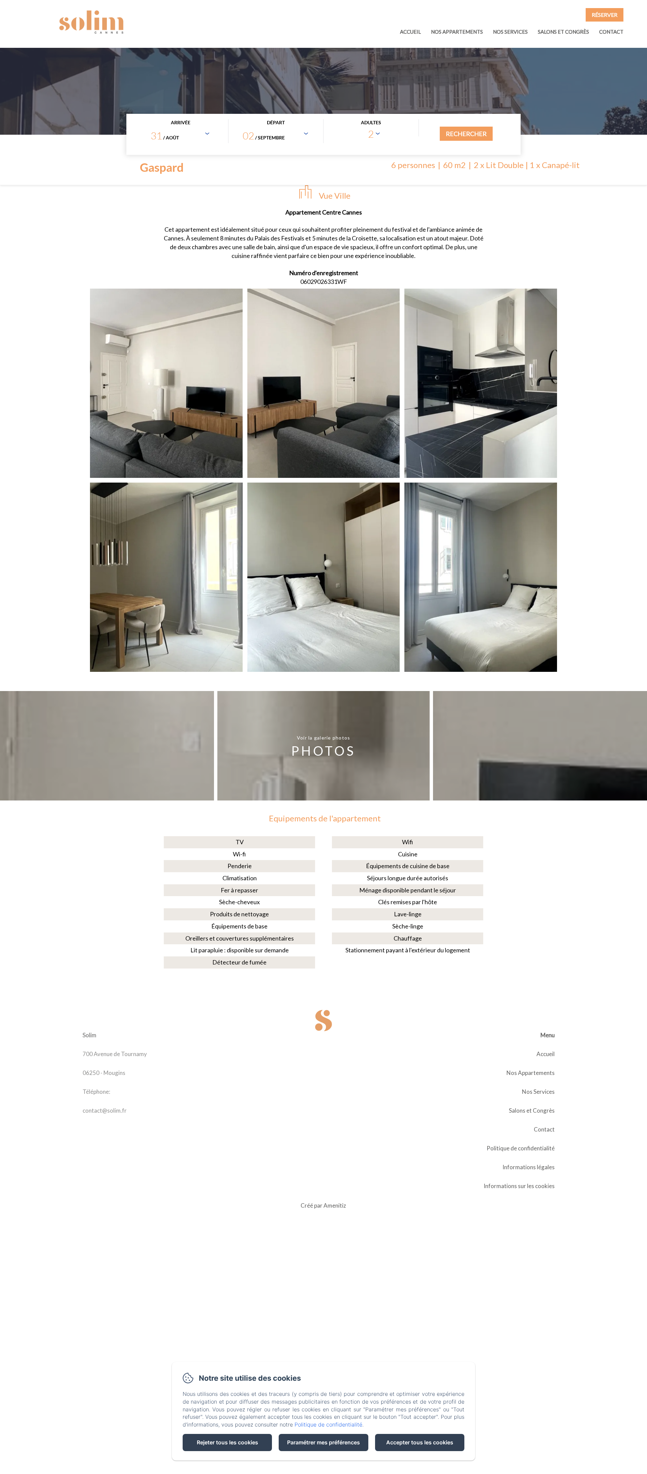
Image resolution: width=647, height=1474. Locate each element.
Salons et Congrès (563, 32)
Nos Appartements (457, 32)
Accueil (410, 32)
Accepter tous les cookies (419, 1442)
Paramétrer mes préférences (323, 1442)
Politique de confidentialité (521, 1148)
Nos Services (510, 32)
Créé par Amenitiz (323, 1205)
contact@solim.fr (105, 1110)
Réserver (604, 14)
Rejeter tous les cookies (227, 1442)
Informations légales (528, 1167)
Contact (611, 32)
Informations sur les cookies (519, 1185)
